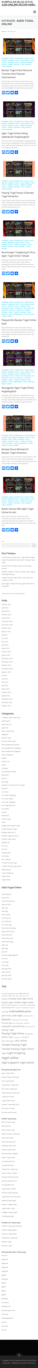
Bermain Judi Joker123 (9, 1181)
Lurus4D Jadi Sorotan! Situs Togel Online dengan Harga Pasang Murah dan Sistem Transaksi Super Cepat (18, 559)
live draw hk (15, 1020)
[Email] (12, 92)
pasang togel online (8, 1310)
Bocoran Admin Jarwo (9, 1112)
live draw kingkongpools (10, 955)
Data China (5, 898)
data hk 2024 (6, 972)
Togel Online (7, 66)
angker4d (5, 1259)
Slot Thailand (6, 859)
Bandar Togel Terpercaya (9, 1005)
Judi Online (25, 60)
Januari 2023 (6, 655)
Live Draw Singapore (9, 802)
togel (4, 1053)
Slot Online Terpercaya (9, 1089)
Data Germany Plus (8, 901)
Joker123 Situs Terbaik (9, 1173)
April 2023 (5, 645)
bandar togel (7, 1002)
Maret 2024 (6, 611)
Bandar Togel (13, 60)
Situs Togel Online (8, 1081)
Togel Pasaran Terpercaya (11, 1093)
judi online (7, 1015)
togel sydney (27, 1062)
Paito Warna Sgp (7, 942)
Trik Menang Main (8, 1216)
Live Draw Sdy (6, 921)
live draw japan (7, 979)
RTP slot (4, 849)
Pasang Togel (13, 62)
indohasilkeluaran (20, 1011)
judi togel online (28, 1016)
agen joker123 (24, 993)
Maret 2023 (6, 648)
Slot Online (5, 856)
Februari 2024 (6, 615)
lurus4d (4, 812)
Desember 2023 (7, 621)
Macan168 (5, 816)
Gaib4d (4, 758)
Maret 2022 (6, 689)
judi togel (17, 1015)
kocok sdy (5, 965)
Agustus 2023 (6, 631)
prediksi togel (7, 1037)
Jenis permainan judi (8, 1142)
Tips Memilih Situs (8, 1165)
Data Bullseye (6, 894)
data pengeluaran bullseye (10, 745)
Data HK (18, 1007)
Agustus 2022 (6, 672)
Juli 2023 (4, 635)
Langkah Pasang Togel (9, 1212)
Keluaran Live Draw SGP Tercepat (13, 785)
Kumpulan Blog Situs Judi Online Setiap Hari (18, 3)
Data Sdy (5, 908)
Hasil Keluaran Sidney (9, 772)
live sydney (5, 809)
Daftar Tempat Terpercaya (11, 1134)
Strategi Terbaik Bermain (10, 1177)
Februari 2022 (6, 692)
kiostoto (6, 1019)
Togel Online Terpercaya (10, 1085)
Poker (4, 822)
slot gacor (25, 1037)
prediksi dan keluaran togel (11, 826)
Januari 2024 (6, 618)
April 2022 (5, 685)
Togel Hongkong (15, 314)
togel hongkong (16, 1053)
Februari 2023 (6, 652)
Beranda (4, 31)
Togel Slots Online (8, 1097)
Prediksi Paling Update (9, 1230)
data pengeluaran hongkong (11, 748)
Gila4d (4, 765)
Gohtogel (5, 768)
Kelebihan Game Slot (9, 1146)
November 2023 (7, 625)
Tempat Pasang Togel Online (19, 64)
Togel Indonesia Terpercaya (11, 1197)
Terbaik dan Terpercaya (10, 1169)
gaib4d (4, 1275)
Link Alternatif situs (8, 1161)
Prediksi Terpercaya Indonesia (12, 1226)
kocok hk (5, 959)
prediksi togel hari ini (25, 308)
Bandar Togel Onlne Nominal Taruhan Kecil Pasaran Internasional (17, 74)
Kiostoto (4, 788)
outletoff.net (18, 1026)
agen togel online (24, 996)
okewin (4, 1322)
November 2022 (7, 662)
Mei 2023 (5, 642)
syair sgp (5, 1326)
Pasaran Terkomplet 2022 (10, 1104)
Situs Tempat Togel (8, 1122)
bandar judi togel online (21, 998)
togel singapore (10, 1062)
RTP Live (5, 846)
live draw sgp (7, 1023)
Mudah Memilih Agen (9, 1201)
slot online (21, 1040)
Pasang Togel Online (13, 1033)
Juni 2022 (5, 679)
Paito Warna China (8, 931)
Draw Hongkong (7, 755)
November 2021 (7, 702)
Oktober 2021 (6, 706)
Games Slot (6, 761)
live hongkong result (8, 805)
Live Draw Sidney (7, 799)
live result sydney (18, 1023)
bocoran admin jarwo (9, 741)
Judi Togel (25, 242)
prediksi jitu (29, 1034)
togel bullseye (6, 870)
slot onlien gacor (8, 1041)
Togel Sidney (7, 316)
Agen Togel (15, 996)
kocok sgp (5, 962)
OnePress (15, 1363)
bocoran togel (22, 1005)
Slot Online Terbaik (8, 1108)
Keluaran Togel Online (9, 1234)
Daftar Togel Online (8, 1157)
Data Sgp (5, 911)
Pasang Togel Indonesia (10, 1193)
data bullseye (31, 1005)
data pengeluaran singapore (11, 751)
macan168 (5, 1302)
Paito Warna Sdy (7, 938)
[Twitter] (8, 92)
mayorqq (26, 1023)
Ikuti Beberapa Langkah (10, 1154)
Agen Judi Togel (6, 996)
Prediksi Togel (6, 1242)
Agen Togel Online (10, 437)
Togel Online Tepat (8, 1208)
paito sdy (5, 945)
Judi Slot (4, 778)
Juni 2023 (5, 638)
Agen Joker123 (30, 435)
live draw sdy (24, 1020)
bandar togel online (24, 1002)
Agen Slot (5, 728)
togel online (10, 1058)
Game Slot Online (8, 1138)
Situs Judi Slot (6, 1126)
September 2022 (7, 669)
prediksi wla (6, 842)
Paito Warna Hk (7, 935)
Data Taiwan (6, 915)
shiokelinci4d (6, 1306)
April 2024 (5, 608)
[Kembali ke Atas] (19, 1355)
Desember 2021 (7, 699)
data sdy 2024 (6, 975)
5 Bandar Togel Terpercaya (12, 58)
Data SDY (32, 1007)
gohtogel (5, 1299)
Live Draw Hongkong (9, 795)
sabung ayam (6, 853)
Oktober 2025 (6, 604)
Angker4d (5, 734)
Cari (3, 541)
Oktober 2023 (6, 628)
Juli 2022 (4, 675)
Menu (34, 12)
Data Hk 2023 (6, 904)
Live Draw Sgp (6, 925)
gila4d (4, 1283)
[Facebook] (4, 92)
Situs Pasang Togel (8, 1130)
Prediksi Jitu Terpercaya (10, 1238)
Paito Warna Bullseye (9, 928)
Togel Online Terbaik (9, 1189)
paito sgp (5, 948)
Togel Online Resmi (8, 1101)
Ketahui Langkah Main (9, 1204)
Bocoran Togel (7, 1246)
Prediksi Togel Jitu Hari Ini (12, 310)
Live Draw (5, 792)
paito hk (4, 952)
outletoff (6, 1026)
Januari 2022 (6, 696)
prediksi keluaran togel (9, 829)
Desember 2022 (7, 659)
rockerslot (5, 1314)
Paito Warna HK (30, 1027)
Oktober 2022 (6, 665)
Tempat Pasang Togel (22, 244)
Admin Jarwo (6, 721)
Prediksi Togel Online (9, 839)
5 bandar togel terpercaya (10, 993)
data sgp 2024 (6, 969)
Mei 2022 (5, 682)
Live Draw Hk (6, 918)
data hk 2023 (25, 1008)
